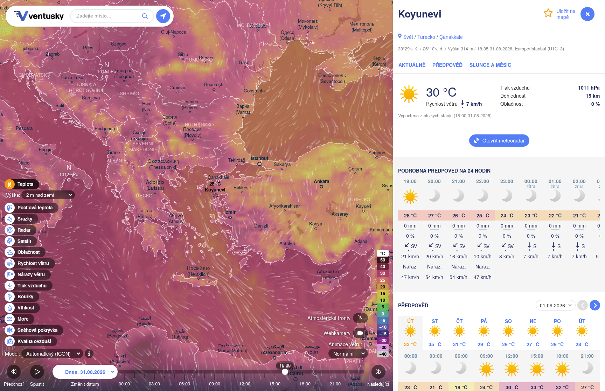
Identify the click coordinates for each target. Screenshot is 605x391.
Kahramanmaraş (386, 230)
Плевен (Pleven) (190, 105)
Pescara (24, 128)
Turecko (426, 36)
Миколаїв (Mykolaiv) (307, 24)
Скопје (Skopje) (139, 135)
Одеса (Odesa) (287, 35)
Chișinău (257, 26)
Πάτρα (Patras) (144, 213)
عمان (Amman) (370, 336)
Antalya (287, 243)
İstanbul (259, 158)
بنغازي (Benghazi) (117, 333)
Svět (408, 36)
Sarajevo (91, 98)
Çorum (355, 169)
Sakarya (282, 164)
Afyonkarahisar (284, 206)
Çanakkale (451, 36)
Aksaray (340, 214)
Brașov (206, 58)
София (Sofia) (169, 120)
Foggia (46, 150)
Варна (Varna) (243, 109)
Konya (315, 224)
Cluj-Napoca (173, 32)
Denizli (261, 226)
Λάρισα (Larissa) (155, 185)
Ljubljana (29, 48)
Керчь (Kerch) (378, 61)
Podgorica (105, 129)
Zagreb (53, 54)
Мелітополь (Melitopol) (361, 27)
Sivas (388, 186)
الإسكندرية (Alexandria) (274, 350)
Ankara (321, 181)
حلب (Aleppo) (390, 254)
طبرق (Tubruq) (180, 334)
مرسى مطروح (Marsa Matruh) (231, 348)
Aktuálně (411, 64)
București (213, 85)
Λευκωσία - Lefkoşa (329, 274)
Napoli (25, 163)
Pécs (88, 48)
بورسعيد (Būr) (313, 349)
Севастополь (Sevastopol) (332, 78)
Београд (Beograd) (124, 73)
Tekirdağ (236, 160)
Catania (38, 232)
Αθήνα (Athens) (176, 218)
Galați (245, 62)
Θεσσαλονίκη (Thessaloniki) (163, 164)
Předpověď (447, 64)
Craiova (177, 88)
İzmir (230, 212)
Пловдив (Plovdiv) (192, 132)
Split (59, 106)
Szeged (118, 44)
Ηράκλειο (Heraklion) (198, 271)
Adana (360, 241)
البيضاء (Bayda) (145, 321)
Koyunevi (215, 190)
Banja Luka (72, 78)
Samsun (376, 153)
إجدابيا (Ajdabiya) (120, 358)
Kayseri (363, 206)
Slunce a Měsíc (490, 64)
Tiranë (113, 152)
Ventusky (37, 16)
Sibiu (183, 54)
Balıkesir (242, 188)
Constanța (254, 91)
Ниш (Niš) (147, 107)
